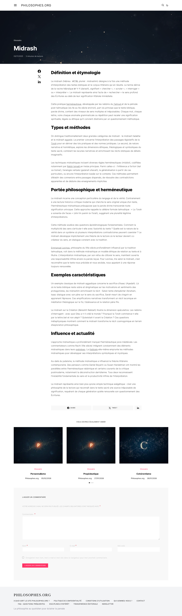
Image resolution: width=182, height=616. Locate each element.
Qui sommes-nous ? (123, 601)
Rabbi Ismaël (73, 166)
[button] (167, 5)
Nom (25, 545)
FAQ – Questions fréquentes (31, 604)
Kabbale (94, 349)
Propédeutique (91, 473)
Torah (54, 143)
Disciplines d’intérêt (59, 604)
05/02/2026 (46, 478)
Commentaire (28, 514)
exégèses (80, 349)
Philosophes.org (36, 5)
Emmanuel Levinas (60, 247)
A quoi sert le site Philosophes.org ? (32, 601)
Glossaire (17, 40)
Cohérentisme (143, 473)
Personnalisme (38, 473)
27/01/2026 (99, 478)
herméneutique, (74, 104)
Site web (121, 546)
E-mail (73, 545)
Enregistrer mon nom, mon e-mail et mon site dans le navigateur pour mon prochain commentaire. (67, 558)
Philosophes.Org (32, 595)
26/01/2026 (152, 478)
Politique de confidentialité (68, 601)
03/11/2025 (18, 56)
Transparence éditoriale (86, 604)
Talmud (117, 104)
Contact (141, 601)
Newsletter (108, 604)
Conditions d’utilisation (98, 601)
